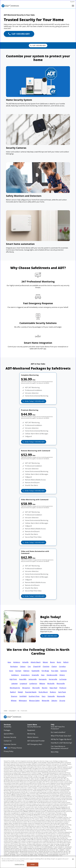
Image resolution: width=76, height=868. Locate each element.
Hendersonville (52, 675)
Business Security (10, 737)
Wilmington (23, 701)
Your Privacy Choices (14, 748)
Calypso (22, 666)
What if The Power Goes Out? (61, 736)
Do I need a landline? (58, 732)
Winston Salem (34, 701)
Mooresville (61, 684)
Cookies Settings (19, 864)
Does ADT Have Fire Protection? (58, 728)
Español (72, 1)
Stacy (43, 696)
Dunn (11, 671)
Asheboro (16, 662)
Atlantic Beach (36, 662)
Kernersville (53, 679)
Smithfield (23, 696)
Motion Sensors (32, 737)
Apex (9, 662)
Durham (18, 671)
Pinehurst (62, 688)
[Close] (73, 859)
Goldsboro (15, 675)
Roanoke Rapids (30, 692)
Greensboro (25, 675)
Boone (52, 662)
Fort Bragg (45, 671)
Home (5, 711)
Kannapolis (43, 679)
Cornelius (62, 666)
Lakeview (14, 684)
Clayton (54, 666)
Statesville (51, 696)
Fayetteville (35, 671)
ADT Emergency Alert (34, 744)
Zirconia (62, 701)
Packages (7, 730)
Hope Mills (22, 679)
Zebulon (54, 701)
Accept (33, 864)
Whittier (14, 701)
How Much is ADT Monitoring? (61, 743)
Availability (7, 727)
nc (18, 711)
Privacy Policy (8, 751)
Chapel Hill (37, 666)
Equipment (31, 730)
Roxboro (53, 692)
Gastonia (63, 671)
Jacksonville (33, 679)
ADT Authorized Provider (36, 741)
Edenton (26, 671)
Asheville (25, 662)
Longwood (23, 684)
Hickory (62, 675)
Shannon (14, 696)
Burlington (14, 666)
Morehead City (15, 688)
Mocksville (50, 684)
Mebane (42, 684)
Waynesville (61, 696)
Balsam (45, 662)
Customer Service (10, 744)
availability (12, 711)
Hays (42, 675)
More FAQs (54, 752)
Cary (29, 666)
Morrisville (36, 688)
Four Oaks (54, 671)
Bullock (65, 662)
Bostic (59, 662)
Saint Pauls (62, 692)
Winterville (45, 701)
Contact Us (7, 741)
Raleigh (20, 692)
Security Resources (34, 727)
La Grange (62, 679)
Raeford (13, 692)
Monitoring (31, 734)
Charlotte (46, 666)
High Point (13, 679)
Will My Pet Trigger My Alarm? (61, 739)
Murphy (44, 688)
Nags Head (53, 688)
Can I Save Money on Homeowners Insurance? (59, 747)
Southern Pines (34, 696)
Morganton (26, 688)
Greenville (35, 675)
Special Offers (8, 734)
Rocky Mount (43, 692)
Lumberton (33, 684)
